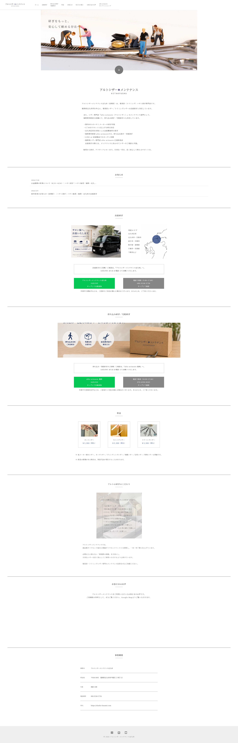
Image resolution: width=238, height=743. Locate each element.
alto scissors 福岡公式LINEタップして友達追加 (94, 382)
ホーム (37, 5)
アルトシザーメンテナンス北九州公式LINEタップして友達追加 (94, 283)
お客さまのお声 (91, 5)
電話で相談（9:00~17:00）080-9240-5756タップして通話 (143, 283)
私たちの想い (80, 5)
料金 (62, 5)
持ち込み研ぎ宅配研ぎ (54, 5)
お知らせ (70, 5)
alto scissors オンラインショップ (105, 5)
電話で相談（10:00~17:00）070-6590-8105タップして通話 (143, 382)
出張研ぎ (44, 5)
